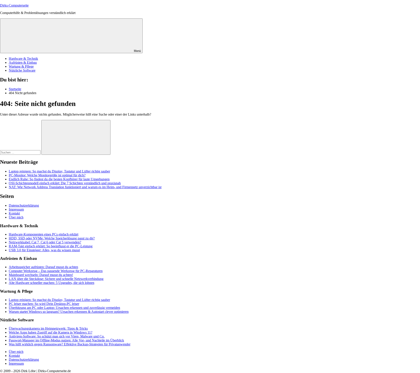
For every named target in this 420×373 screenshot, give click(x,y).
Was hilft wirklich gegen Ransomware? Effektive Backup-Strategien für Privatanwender (69, 344)
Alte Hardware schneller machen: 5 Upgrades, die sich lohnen (51, 283)
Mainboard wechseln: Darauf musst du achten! (41, 275)
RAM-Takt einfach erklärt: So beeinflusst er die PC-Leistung (51, 246)
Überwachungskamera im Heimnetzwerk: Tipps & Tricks (48, 328)
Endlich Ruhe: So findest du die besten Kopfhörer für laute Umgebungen (59, 179)
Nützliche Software (22, 70)
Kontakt (14, 213)
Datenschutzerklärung (24, 205)
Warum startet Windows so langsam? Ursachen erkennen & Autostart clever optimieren (69, 311)
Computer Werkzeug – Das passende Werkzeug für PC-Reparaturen (56, 271)
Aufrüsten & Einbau (23, 62)
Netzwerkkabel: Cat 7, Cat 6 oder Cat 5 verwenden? (45, 242)
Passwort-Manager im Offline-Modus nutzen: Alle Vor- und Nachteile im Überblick (66, 340)
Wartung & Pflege (21, 66)
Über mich (16, 217)
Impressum (16, 209)
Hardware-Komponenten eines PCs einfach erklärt (43, 234)
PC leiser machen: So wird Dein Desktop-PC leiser (44, 304)
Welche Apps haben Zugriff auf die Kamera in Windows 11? (50, 332)
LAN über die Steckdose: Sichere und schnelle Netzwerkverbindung (56, 279)
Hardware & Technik (23, 58)
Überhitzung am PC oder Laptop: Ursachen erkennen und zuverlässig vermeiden (64, 308)
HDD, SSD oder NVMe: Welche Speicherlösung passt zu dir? (52, 238)
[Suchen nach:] (20, 152)
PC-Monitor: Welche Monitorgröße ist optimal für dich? (47, 175)
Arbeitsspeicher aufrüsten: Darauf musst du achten (43, 267)
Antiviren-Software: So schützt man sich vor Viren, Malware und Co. (57, 336)
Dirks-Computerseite (14, 5)
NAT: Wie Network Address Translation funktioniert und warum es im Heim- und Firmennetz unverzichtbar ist (85, 187)
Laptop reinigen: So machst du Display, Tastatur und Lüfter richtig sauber (59, 171)
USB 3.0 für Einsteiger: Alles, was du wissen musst (44, 250)
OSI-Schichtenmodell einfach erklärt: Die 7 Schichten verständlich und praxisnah (65, 183)
